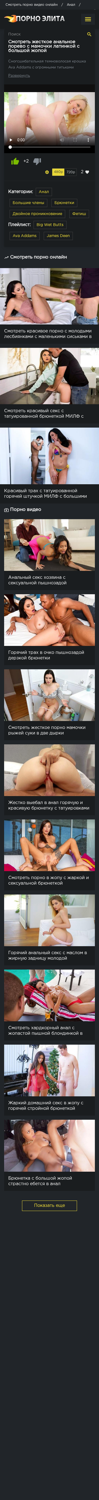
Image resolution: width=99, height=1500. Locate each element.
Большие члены (28, 203)
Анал (44, 192)
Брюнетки (64, 203)
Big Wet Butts (50, 225)
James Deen (58, 236)
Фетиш (79, 214)
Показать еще (49, 1206)
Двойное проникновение (37, 214)
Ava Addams (25, 236)
